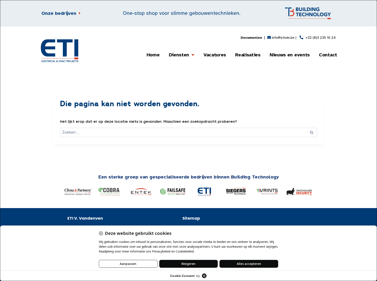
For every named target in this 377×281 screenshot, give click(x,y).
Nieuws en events (290, 55)
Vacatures (215, 55)
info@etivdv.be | (283, 37)
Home (153, 55)
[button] (69, 191)
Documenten (251, 37)
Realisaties (247, 55)
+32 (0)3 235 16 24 (320, 37)
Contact (328, 55)
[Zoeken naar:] (188, 132)
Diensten (179, 55)
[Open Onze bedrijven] (79, 13)
